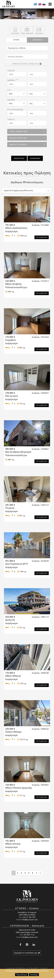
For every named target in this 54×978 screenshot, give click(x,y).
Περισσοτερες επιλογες (25, 63)
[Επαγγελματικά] (27, 29)
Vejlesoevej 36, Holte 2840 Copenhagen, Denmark (27, 931)
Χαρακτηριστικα (18, 138)
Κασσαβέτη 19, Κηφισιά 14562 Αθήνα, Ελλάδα (27, 913)
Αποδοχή (34, 974)
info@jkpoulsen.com (29, 919)
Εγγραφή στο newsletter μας (25, 953)
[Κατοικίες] (15, 29)
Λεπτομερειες (41, 237)
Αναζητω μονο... (18, 144)
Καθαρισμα (35, 158)
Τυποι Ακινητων (18, 131)
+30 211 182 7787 (28, 917)
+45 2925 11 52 (28, 934)
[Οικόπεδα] (38, 29)
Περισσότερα (21, 974)
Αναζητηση (19, 158)
